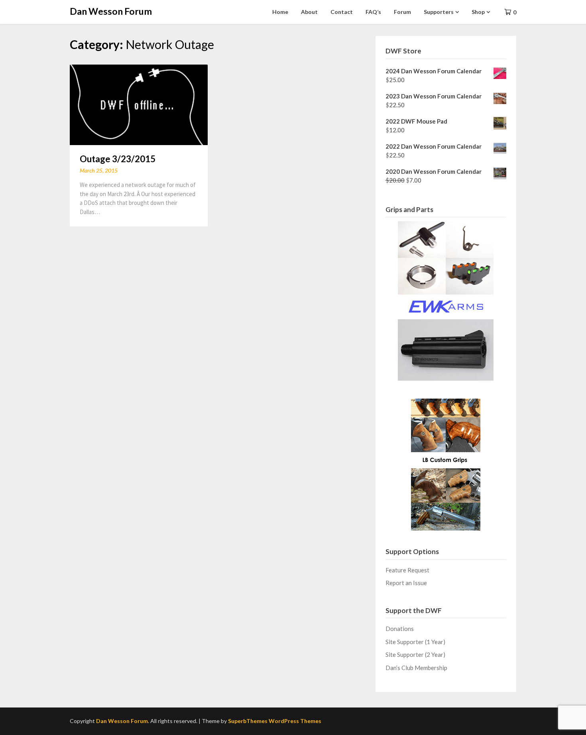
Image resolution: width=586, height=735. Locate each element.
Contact (341, 11)
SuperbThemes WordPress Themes (274, 720)
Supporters (439, 11)
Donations (399, 628)
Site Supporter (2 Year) (415, 654)
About (309, 11)
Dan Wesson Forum (111, 11)
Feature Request (407, 570)
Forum (402, 11)
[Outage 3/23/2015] (139, 104)
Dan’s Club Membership (416, 667)
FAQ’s (373, 11)
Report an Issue (406, 582)
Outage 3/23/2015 (117, 158)
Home (280, 11)
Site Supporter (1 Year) (415, 641)
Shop (478, 11)
